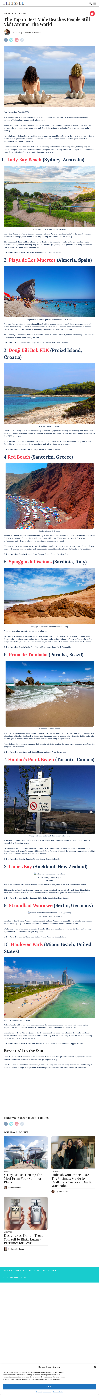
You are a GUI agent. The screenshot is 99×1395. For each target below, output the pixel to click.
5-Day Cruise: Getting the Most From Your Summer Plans (23, 1178)
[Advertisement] (49, 1091)
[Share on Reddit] (22, 40)
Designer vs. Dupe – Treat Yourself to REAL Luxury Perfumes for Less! (23, 1239)
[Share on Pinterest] (17, 40)
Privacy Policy (58, 1392)
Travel (22, 13)
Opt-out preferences (43, 1392)
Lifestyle (10, 13)
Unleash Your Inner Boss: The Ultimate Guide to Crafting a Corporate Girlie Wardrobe (71, 1180)
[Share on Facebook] (6, 40)
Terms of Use (32, 1271)
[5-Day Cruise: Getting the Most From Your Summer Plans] (26, 1152)
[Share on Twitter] (11, 40)
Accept (49, 1386)
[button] (95, 1367)
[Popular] (92, 13)
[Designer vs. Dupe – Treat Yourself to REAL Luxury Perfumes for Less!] (26, 1213)
